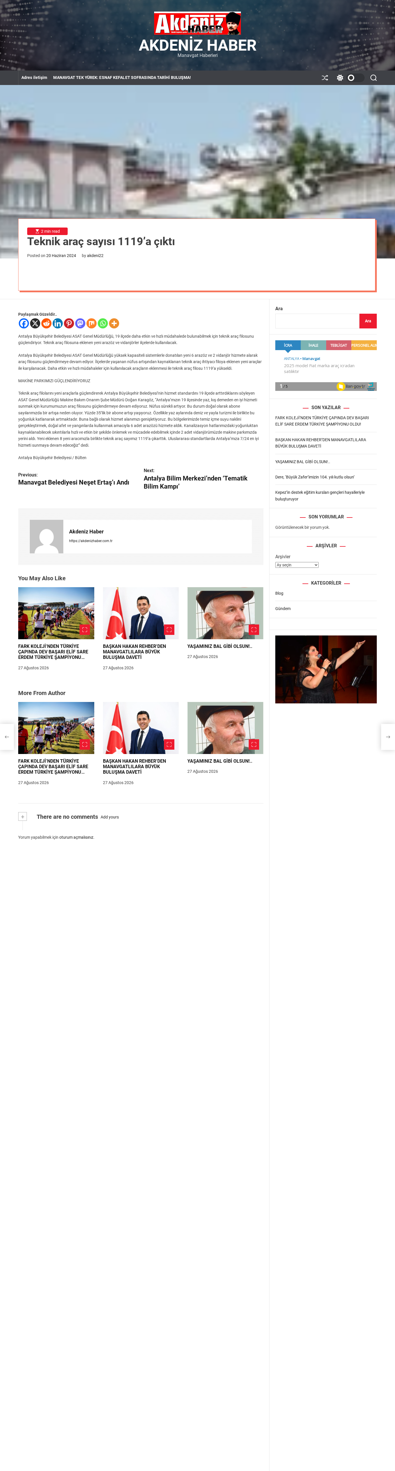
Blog (279, 593)
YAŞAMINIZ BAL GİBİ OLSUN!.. (219, 646)
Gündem (283, 608)
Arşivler (282, 556)
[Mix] (91, 323)
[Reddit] (46, 323)
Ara (279, 308)
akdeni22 (95, 255)
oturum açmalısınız (76, 837)
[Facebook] (24, 323)
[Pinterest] (69, 323)
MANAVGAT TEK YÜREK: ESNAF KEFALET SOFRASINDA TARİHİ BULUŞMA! (122, 77)
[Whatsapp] (103, 323)
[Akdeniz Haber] (46, 536)
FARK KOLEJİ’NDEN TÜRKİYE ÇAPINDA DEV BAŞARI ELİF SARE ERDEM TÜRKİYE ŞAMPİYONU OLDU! (53, 655)
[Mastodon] (80, 323)
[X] (35, 323)
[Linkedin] (58, 323)
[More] (114, 323)
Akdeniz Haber (197, 45)
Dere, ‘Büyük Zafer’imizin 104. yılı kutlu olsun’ (315, 477)
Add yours (110, 817)
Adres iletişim (34, 77)
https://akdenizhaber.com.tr (90, 541)
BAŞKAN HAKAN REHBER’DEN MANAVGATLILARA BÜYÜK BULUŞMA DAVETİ (134, 652)
